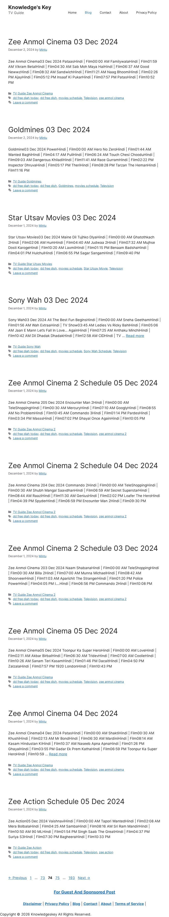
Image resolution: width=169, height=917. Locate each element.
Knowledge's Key (29, 7)
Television (90, 98)
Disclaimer (32, 904)
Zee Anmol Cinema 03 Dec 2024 (63, 41)
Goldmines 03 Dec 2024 (49, 129)
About (123, 12)
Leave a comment (25, 102)
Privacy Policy (146, 12)
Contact (105, 12)
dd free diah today (26, 98)
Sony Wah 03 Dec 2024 (48, 300)
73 (43, 878)
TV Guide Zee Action (27, 847)
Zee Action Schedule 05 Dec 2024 (66, 801)
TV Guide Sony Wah (27, 346)
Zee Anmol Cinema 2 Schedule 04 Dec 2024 (83, 465)
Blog (88, 12)
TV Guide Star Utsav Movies (32, 264)
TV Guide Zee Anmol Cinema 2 (34, 429)
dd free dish (48, 98)
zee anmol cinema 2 (113, 434)
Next (84, 878)
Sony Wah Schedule (97, 351)
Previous (17, 878)
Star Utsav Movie (96, 268)
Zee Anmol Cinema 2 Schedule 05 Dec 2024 (83, 382)
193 (72, 878)
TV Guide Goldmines (27, 181)
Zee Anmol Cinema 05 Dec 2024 (63, 630)
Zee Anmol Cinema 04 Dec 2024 (63, 713)
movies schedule (70, 98)
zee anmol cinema (111, 98)
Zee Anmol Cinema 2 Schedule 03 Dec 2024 (83, 548)
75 (58, 878)
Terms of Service (129, 904)
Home (72, 12)
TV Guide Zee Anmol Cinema (33, 93)
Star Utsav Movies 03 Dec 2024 (62, 217)
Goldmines (66, 185)
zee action (106, 852)
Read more (135, 336)
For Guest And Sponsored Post (84, 892)
